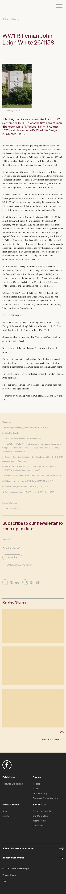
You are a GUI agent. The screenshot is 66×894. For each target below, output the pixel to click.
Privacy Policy (9, 875)
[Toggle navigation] (58, 6)
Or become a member (19, 565)
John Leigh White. (12, 508)
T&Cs (5, 881)
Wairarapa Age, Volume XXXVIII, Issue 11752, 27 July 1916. (29, 481)
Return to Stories (10, 19)
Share (14, 582)
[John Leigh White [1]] (33, 86)
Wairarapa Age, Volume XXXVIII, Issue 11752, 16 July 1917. (29, 492)
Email (34, 582)
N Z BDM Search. (11, 433)
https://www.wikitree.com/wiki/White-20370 (23, 438)
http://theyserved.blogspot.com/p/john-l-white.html (26, 427)
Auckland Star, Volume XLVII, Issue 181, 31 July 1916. (26, 486)
